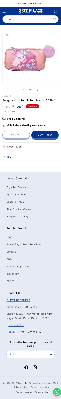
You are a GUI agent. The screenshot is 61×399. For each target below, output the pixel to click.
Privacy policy (21, 387)
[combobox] (30, 19)
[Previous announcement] (6, 3)
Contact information (40, 387)
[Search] (54, 19)
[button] (4, 11)
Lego (9, 237)
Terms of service (24, 392)
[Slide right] (37, 89)
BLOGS (11, 281)
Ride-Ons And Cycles (19, 209)
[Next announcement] (55, 3)
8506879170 (16, 331)
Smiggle (11, 251)
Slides (10, 259)
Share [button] (10, 157)
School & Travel (15, 201)
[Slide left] (23, 89)
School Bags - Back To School (24, 244)
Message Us (16, 325)
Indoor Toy (13, 273)
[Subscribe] (50, 354)
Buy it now (45, 134)
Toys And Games (16, 187)
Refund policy (41, 392)
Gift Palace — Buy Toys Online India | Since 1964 (35, 383)
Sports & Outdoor (17, 194)
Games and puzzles (18, 266)
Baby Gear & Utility (17, 216)
